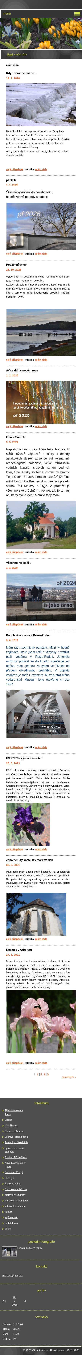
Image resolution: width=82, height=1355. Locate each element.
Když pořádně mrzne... (21, 73)
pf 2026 (11, 180)
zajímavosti (11, 1217)
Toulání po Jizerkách (16, 1142)
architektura (11, 1223)
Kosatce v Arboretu (19, 949)
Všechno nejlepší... (18, 562)
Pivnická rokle (12, 1183)
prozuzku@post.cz (12, 1275)
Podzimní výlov (16, 264)
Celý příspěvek (14, 169)
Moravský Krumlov (15, 1194)
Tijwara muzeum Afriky (14, 1112)
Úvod (10, 54)
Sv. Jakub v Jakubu (16, 1189)
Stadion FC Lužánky (16, 1157)
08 (14, 1297)
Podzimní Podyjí (14, 1172)
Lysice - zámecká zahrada (14, 1150)
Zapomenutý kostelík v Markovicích (29, 860)
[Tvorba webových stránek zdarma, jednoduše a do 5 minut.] (47, 1351)
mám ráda (41, 169)
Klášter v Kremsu (14, 1131)
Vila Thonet (11, 1125)
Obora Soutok (15, 437)
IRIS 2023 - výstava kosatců (24, 758)
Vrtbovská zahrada (15, 1206)
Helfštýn (9, 1178)
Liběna (8, 1119)
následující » (69, 1077)
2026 (14, 1304)
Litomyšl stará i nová (16, 1136)
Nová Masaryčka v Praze (15, 1165)
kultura (8, 1211)
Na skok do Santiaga (16, 1200)
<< (4, 1300)
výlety (8, 1228)
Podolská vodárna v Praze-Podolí (28, 635)
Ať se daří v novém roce (22, 370)
